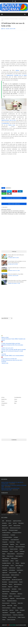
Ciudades (12, 535)
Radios (3, 605)
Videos (3, 619)
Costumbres (12, 542)
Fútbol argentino (19, 556)
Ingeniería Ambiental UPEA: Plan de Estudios (12, 345)
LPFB (20, 572)
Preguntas (12, 598)
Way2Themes (13, 625)
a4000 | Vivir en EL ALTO (7, 348)
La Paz (2, 397)
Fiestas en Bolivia (11, 553)
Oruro (15, 399)
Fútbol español (14, 558)
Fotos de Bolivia (20, 553)
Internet (18, 567)
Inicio (2, 18)
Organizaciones (5, 591)
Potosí (2, 401)
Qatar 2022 (20, 603)
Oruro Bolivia (5, 593)
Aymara (15, 523)
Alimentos (7, 18)
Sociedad (22, 610)
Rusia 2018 (9, 605)
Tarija (15, 401)
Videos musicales (11, 619)
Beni (15, 403)
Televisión (19, 612)
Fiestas (3, 553)
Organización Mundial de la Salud (16, 75)
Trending (4, 617)
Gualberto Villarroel (6, 563)
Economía (22, 544)
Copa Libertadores (15, 539)
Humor (12, 565)
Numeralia (14, 589)
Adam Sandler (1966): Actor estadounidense (12, 355)
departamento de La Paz (8, 120)
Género (12, 560)
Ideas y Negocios (19, 565)
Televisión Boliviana (6, 615)
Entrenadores (5, 549)
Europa (16, 551)
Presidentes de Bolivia (12, 600)
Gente (17, 560)
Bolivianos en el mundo (15, 527)
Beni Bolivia (21, 523)
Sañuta (14, 607)
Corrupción (4, 542)
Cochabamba (5, 123)
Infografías (4, 567)
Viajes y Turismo (21, 617)
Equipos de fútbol (14, 549)
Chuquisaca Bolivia (16, 532)
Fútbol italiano (5, 560)
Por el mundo (17, 596)
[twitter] (15, 1)
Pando (3, 405)
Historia (17, 563)
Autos (10, 523)
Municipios (4, 584)
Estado (11, 551)
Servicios (11, 610)
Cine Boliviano (5, 535)
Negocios (10, 586)
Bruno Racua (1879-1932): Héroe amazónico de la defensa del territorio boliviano (17, 281)
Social (16, 610)
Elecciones (11, 546)
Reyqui (3, 28)
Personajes (4, 596)
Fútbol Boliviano (5, 558)
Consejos (16, 537)
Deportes (12, 544)
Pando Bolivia (13, 593)
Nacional (4, 586)
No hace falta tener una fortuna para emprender (16, 255)
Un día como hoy (12, 617)
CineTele (3, 354)
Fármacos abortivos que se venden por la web (17, 268)
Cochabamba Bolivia (7, 537)
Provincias (13, 603)
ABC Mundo (8, 520)
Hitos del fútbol (5, 565)
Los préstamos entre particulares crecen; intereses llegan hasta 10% (17, 262)
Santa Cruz (11, 125)
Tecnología (12, 612)
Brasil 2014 (4, 530)
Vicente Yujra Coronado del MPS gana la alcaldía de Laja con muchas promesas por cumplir (13, 350)
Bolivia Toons (5, 527)
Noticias (16, 586)
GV (13, 563)
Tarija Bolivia (5, 612)
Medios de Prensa (15, 575)
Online (19, 589)
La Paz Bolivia (12, 570)
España (21, 549)
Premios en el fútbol (20, 598)
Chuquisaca (4, 403)
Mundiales (4, 582)
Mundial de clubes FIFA (17, 579)
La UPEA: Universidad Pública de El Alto (10, 343)
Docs (17, 544)
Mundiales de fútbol (13, 582)
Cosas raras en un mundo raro (9, 358)
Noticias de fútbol (6, 589)
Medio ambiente (5, 575)
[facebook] (12, 1)
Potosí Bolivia (5, 598)
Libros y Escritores (13, 572)
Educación (4, 546)
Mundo (20, 582)
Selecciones (5, 610)
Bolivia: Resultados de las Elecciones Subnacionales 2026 (10, 489)
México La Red (4, 337)
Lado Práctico (20, 570)
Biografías (4, 525)
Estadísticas (5, 551)
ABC (3, 520)
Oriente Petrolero (14, 591)
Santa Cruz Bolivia (6, 607)
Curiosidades (5, 544)
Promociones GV (5, 603)
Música (10, 584)
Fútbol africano (10, 556)
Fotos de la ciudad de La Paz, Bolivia (15, 274)
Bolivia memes (17, 525)
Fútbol (3, 556)
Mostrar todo (5, 363)
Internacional (12, 567)
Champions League (13, 530)
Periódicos (20, 593)
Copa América (5, 539)
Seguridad (20, 607)
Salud (15, 605)
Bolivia (17, 70)
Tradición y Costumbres (18, 615)
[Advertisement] (14, 46)
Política (10, 596)
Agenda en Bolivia (17, 520)
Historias (23, 563)
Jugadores (4, 570)
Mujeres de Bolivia (6, 579)
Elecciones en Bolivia (20, 546)
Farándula (22, 551)
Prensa (3, 600)
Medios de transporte (6, 577)
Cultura (18, 542)
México (14, 577)
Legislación (4, 572)
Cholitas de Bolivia (6, 532)
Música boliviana (18, 584)
